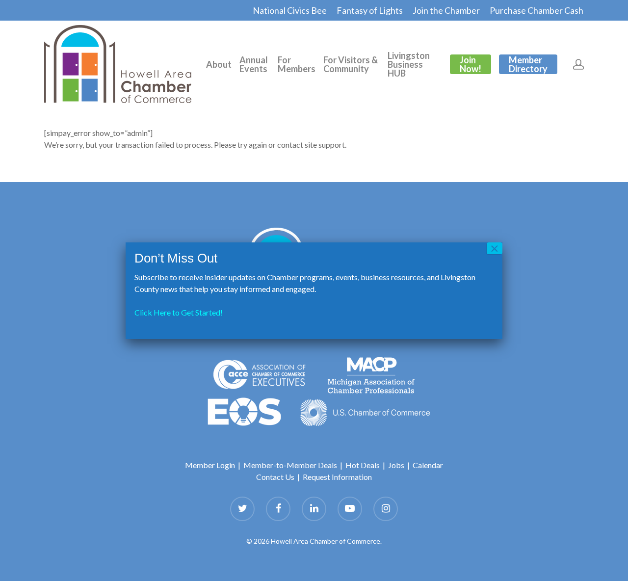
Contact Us (275, 476)
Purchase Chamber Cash (536, 10)
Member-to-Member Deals (290, 465)
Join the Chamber (446, 10)
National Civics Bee (290, 10)
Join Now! (470, 64)
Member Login (210, 465)
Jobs (396, 465)
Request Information (337, 476)
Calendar (428, 465)
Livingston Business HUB (409, 64)
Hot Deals (362, 465)
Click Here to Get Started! (178, 312)
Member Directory (528, 64)
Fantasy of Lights (370, 10)
